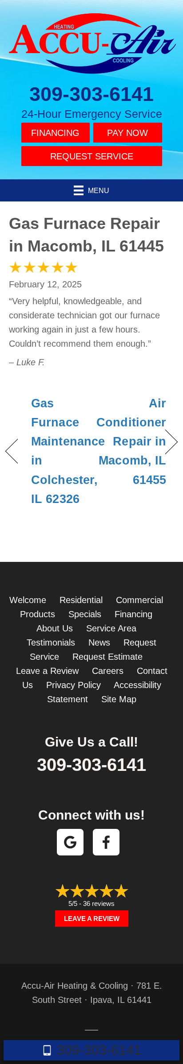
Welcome (27, 600)
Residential (81, 600)
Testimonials (51, 642)
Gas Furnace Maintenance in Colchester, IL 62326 (68, 451)
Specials (84, 614)
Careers (107, 671)
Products (37, 614)
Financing (55, 133)
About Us (54, 628)
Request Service (91, 156)
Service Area (111, 628)
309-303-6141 (91, 94)
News (99, 642)
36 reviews (99, 903)
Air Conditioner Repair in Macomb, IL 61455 (131, 442)
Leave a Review (47, 671)
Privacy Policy (73, 685)
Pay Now (127, 133)
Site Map (118, 699)
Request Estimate (107, 657)
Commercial (139, 600)
